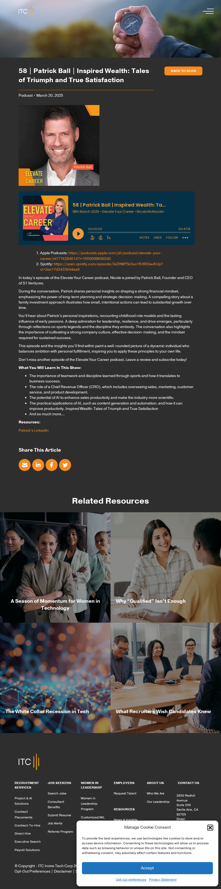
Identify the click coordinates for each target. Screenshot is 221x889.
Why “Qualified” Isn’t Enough (151, 601)
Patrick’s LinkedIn (34, 430)
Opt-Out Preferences (32, 871)
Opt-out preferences (131, 879)
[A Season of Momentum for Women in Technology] (55, 567)
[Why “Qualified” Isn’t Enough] (165, 567)
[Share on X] (65, 465)
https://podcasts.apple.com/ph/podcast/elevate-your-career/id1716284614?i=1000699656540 (101, 255)
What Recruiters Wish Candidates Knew (163, 711)
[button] (210, 827)
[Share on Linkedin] (38, 465)
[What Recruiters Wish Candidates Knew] (165, 677)
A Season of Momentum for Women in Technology (55, 604)
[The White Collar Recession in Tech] (55, 677)
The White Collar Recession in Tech (47, 711)
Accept (147, 868)
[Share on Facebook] (52, 465)
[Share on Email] (25, 465)
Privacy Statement (163, 879)
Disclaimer (63, 871)
